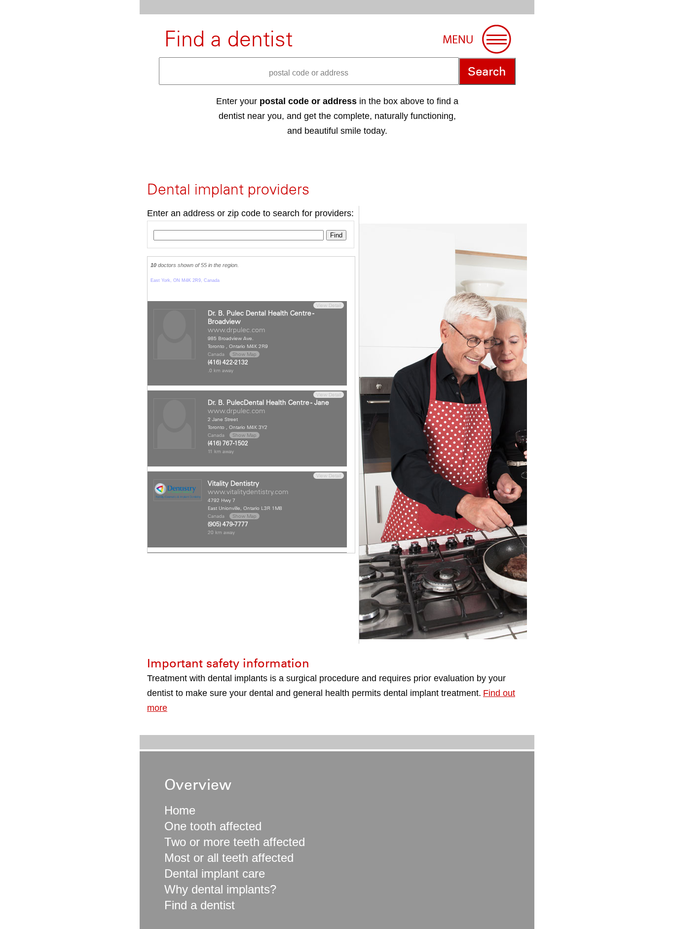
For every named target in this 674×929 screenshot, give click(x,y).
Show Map (244, 354)
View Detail (328, 305)
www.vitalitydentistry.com (248, 491)
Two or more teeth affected (234, 842)
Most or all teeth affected (229, 857)
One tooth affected (213, 826)
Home (179, 810)
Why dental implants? (220, 889)
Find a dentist (199, 905)
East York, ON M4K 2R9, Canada (185, 280)
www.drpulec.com (236, 329)
